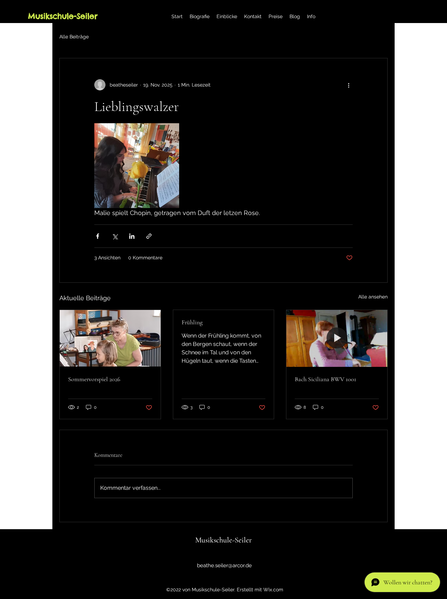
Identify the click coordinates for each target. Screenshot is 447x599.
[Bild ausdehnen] (136, 165)
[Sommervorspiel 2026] (110, 338)
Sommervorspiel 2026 (94, 379)
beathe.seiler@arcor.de (224, 565)
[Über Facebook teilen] (97, 236)
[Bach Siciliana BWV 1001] (336, 338)
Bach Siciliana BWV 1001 (325, 379)
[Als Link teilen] (149, 236)
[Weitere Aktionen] (348, 85)
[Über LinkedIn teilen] (132, 236)
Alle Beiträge (74, 36)
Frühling (192, 322)
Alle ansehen (373, 297)
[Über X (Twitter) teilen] (114, 236)
